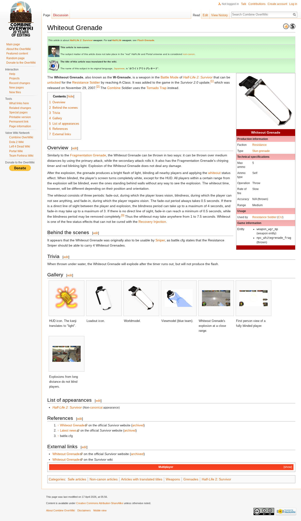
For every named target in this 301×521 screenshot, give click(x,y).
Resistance (259, 144)
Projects (14, 78)
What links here (19, 103)
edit (74, 148)
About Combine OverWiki (60, 510)
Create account (277, 4)
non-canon (189, 54)
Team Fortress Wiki (21, 155)
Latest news (68, 430)
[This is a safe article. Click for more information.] (292, 26)
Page (46, 15)
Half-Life (117, 40)
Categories (57, 479)
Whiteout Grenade (72, 425)
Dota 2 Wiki (16, 142)
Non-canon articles (104, 479)
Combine (114, 88)
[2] (97, 86)
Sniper (160, 240)
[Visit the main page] (21, 19)
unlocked (54, 82)
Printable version (20, 117)
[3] (122, 215)
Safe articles (77, 479)
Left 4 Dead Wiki (19, 146)
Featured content (17, 53)
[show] (288, 466)
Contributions (256, 4)
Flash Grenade (145, 40)
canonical (96, 407)
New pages (16, 87)
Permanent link (18, 121)
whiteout (214, 173)
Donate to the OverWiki (21, 62)
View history (219, 15)
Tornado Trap (156, 88)
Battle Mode (169, 77)
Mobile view (100, 510)
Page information (20, 126)
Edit (205, 15)
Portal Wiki (16, 151)
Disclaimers (84, 510)
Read (196, 15)
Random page (15, 58)
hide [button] (70, 96)
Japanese (119, 68)
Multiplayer (165, 466)
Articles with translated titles (141, 479)
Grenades (190, 479)
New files (15, 92)
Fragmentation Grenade (88, 155)
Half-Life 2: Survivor (81, 40)
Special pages (18, 112)
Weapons (173, 479)
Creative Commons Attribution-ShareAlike (99, 503)
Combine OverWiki (21, 137)
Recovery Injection (152, 222)
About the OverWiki (18, 49)
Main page (13, 44)
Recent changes (19, 83)
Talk (243, 4)
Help (12, 74)
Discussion (60, 15)
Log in (293, 4)
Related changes (20, 108)
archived (138, 425)
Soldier (272, 217)
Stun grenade (261, 150)
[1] (212, 81)
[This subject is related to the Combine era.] (286, 26)
